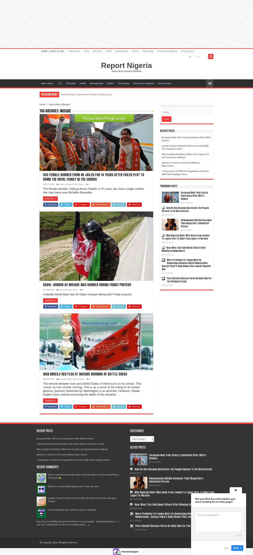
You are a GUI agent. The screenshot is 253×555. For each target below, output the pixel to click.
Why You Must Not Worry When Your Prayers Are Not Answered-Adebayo (72, 449)
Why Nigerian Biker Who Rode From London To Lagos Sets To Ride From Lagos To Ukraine (185, 237)
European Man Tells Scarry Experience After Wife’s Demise (194, 195)
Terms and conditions (167, 51)
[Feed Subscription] (152, 111)
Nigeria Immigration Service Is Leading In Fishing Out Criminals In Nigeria (96, 94)
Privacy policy (187, 51)
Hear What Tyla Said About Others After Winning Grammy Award (184, 249)
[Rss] (190, 57)
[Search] (210, 56)
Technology (147, 51)
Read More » (50, 198)
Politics (135, 51)
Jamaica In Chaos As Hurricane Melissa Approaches (62, 454)
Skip (226, 548)
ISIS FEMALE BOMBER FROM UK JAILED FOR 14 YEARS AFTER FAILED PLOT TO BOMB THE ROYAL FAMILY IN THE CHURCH (93, 177)
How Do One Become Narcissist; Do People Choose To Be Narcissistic (185, 209)
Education (97, 51)
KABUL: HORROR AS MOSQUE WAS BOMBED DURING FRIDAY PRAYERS (87, 284)
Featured (68, 184)
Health (109, 51)
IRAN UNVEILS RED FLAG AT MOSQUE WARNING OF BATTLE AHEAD (85, 374)
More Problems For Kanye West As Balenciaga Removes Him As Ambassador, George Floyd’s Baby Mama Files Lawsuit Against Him (186, 264)
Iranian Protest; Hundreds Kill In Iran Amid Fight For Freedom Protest (70, 444)
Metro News (74, 51)
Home (86, 51)
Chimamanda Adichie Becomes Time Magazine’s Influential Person (196, 223)
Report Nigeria (126, 65)
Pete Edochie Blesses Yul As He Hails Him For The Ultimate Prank (189, 280)
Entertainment (121, 51)
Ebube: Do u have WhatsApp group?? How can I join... (74, 486)
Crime (61, 184)
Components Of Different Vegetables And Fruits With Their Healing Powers (73, 460)
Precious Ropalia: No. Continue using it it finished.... (73, 510)
